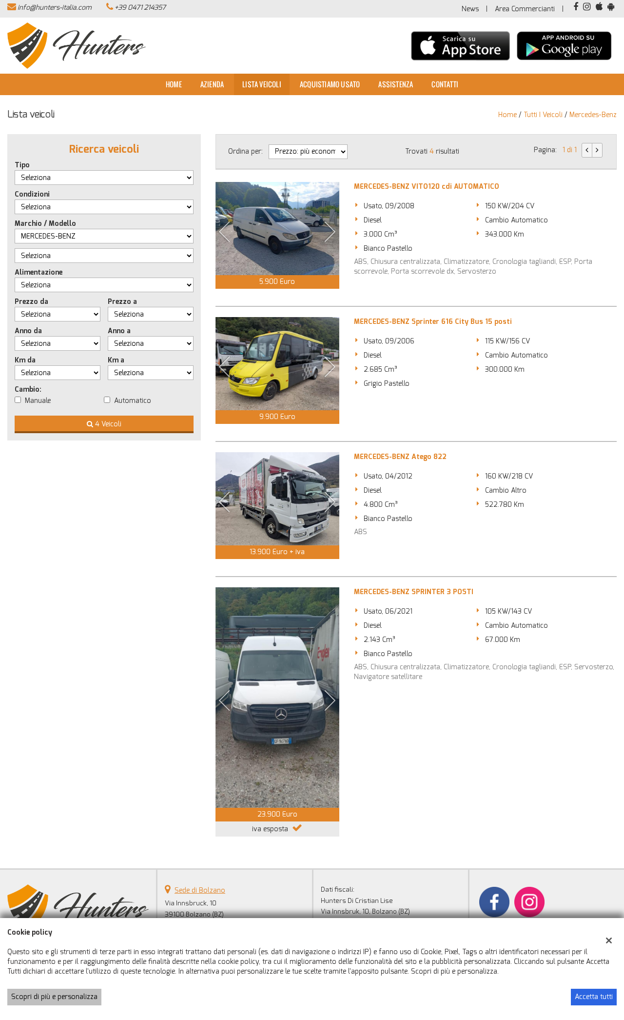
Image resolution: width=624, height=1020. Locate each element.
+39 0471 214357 (140, 7)
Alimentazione (38, 272)
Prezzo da (31, 301)
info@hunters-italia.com (55, 7)
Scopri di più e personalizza (54, 996)
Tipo (22, 165)
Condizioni (32, 194)
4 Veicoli (107, 424)
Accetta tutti (594, 996)
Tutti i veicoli (543, 115)
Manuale (38, 400)
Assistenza (395, 84)
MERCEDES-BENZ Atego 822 (400, 456)
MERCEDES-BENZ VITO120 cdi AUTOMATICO (426, 186)
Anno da (28, 331)
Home (174, 84)
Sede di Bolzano (200, 890)
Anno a (119, 331)
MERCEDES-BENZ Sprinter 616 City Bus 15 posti (433, 321)
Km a (116, 360)
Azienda (212, 84)
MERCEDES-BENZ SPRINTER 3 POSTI (413, 592)
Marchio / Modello (45, 223)
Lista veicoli (261, 84)
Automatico (132, 400)
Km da (25, 360)
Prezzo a (122, 301)
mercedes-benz (593, 115)
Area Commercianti (525, 9)
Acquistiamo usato (330, 84)
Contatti (444, 84)
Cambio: (28, 389)
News (470, 9)
